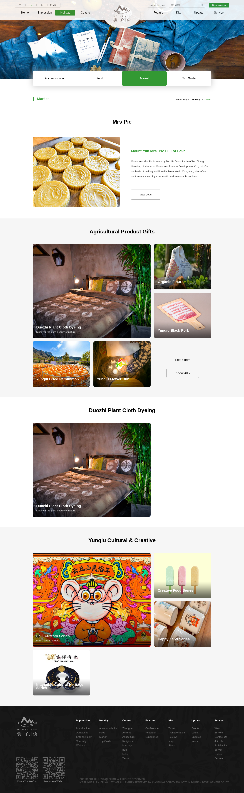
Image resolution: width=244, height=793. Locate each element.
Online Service (156, 5)
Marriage (127, 745)
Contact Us (221, 736)
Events (195, 728)
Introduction (83, 728)
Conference (152, 728)
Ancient (126, 732)
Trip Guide (105, 741)
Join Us (219, 741)
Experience (151, 736)
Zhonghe (127, 728)
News (194, 741)
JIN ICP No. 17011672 (107, 782)
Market (103, 736)
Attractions (82, 732)
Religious (127, 741)
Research (150, 732)
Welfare (80, 745)
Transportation (175, 732)
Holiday (196, 99)
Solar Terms (125, 756)
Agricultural (128, 736)
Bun (124, 749)
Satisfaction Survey (221, 747)
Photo (171, 745)
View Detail (146, 194)
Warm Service (219, 730)
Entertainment (83, 736)
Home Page (182, 99)
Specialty (81, 741)
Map (170, 741)
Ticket (171, 728)
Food (102, 732)
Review (172, 736)
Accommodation (106, 728)
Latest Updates (196, 734)
